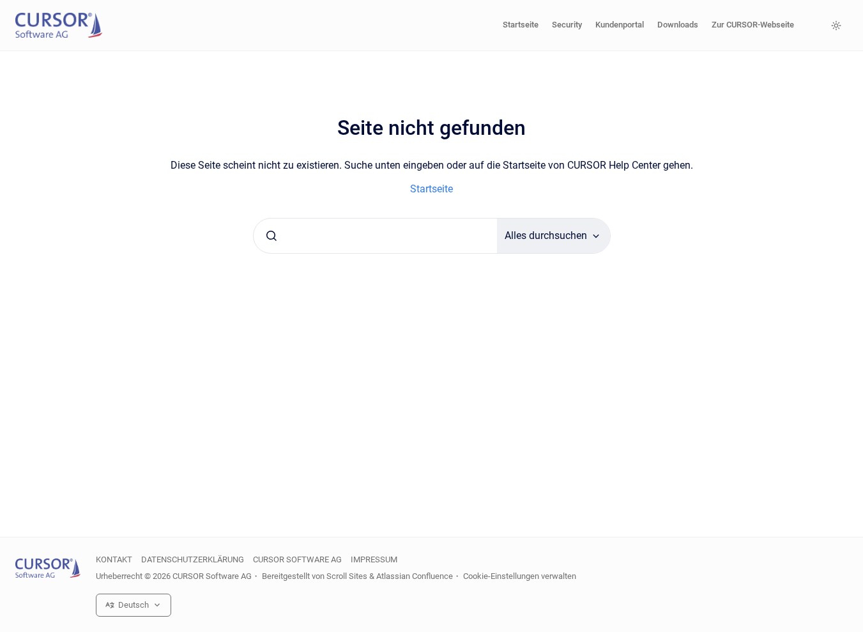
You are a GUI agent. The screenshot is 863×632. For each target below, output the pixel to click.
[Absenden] (271, 236)
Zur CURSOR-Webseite (753, 24)
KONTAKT (114, 559)
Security (567, 24)
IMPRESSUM (374, 559)
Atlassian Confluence (414, 576)
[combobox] (375, 236)
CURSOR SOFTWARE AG (297, 559)
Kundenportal (619, 24)
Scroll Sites (346, 576)
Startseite (520, 24)
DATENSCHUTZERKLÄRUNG (192, 559)
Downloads (677, 24)
